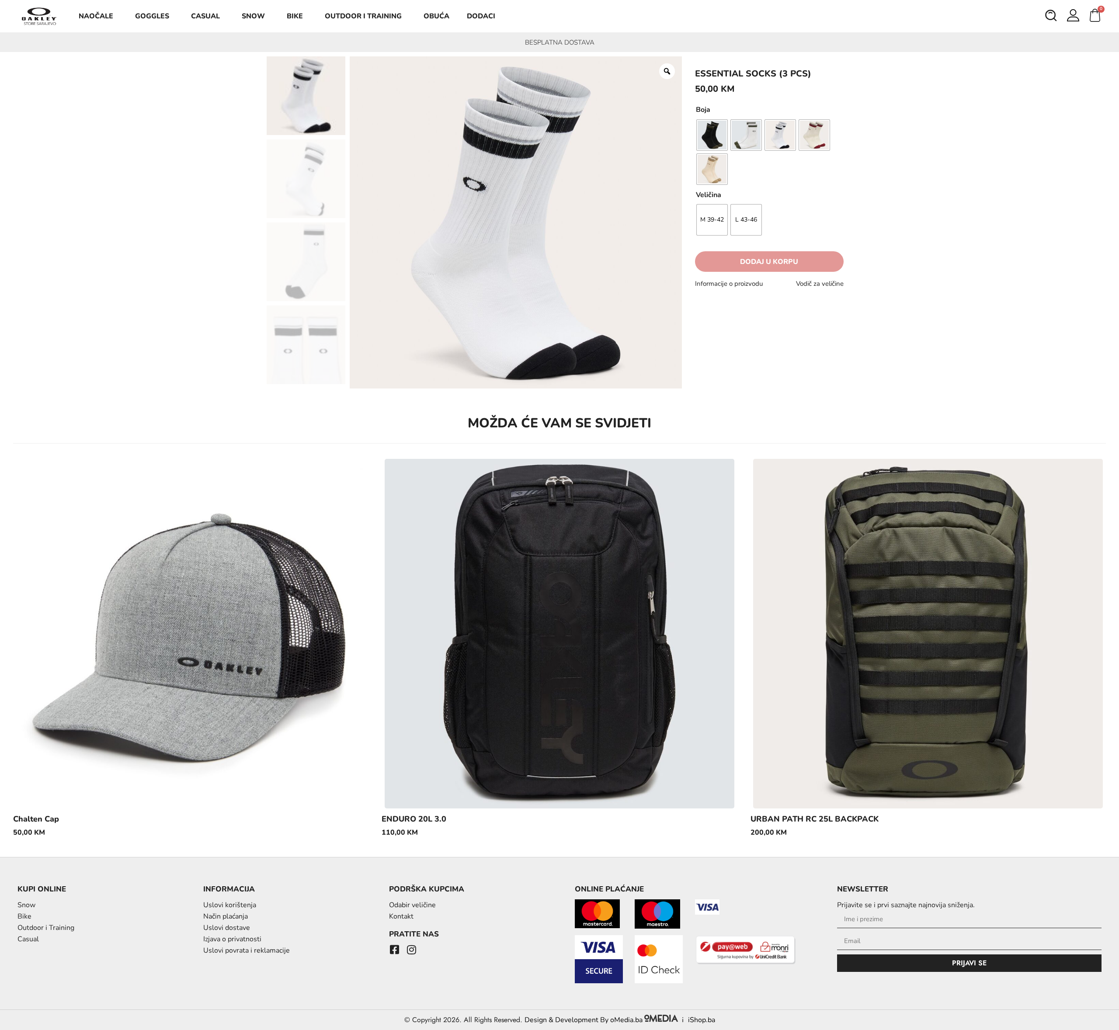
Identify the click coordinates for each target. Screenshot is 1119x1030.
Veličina (708, 194)
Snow (253, 16)
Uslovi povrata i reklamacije (246, 950)
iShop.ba (701, 1020)
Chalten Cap (36, 819)
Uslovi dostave (226, 928)
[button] (1051, 16)
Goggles (152, 16)
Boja (703, 109)
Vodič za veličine (820, 283)
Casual (205, 16)
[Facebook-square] (394, 949)
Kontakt (401, 916)
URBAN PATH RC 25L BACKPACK (815, 819)
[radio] (712, 135)
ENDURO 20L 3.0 (414, 819)
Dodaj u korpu (769, 262)
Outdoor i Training (363, 16)
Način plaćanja (225, 916)
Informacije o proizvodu (729, 283)
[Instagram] (411, 949)
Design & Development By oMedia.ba (584, 1020)
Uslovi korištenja (229, 905)
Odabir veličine (412, 905)
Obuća (436, 16)
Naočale (96, 16)
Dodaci (481, 16)
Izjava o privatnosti (232, 939)
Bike (295, 16)
